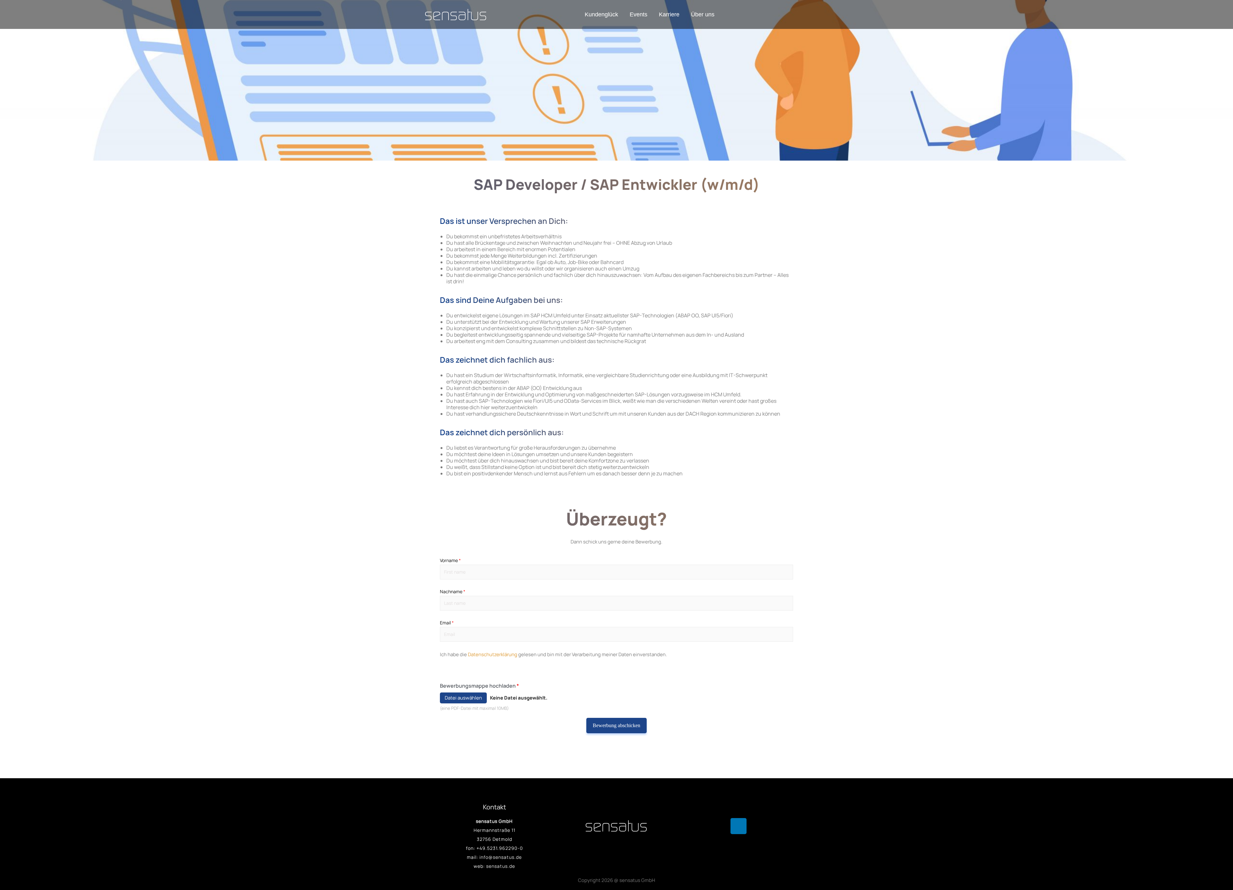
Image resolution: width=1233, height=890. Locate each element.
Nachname (452, 591)
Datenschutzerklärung (492, 654)
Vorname (450, 560)
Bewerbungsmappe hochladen (479, 685)
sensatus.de (500, 866)
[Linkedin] (738, 826)
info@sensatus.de (500, 857)
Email (447, 622)
